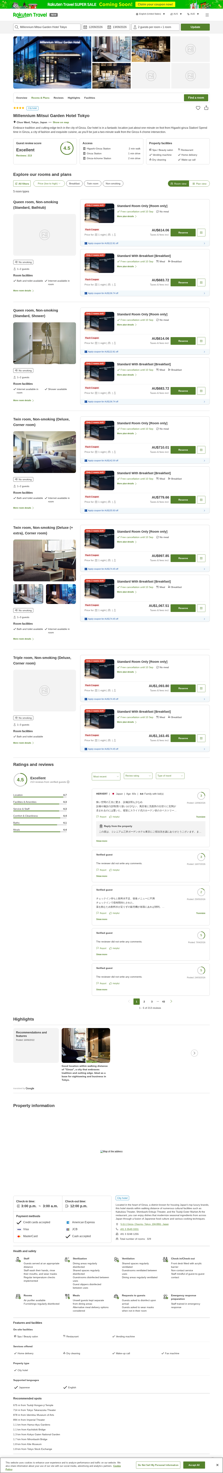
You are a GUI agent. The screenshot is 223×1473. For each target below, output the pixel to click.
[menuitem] (151, 14)
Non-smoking (113, 183)
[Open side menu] (207, 15)
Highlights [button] (74, 97)
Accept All (194, 1465)
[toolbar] (106, 27)
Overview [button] (21, 97)
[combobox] (46, 27)
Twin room (92, 183)
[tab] (178, 183)
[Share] (206, 107)
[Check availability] (201, 232)
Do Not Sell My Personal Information (158, 1465)
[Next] (194, 1053)
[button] (30, 14)
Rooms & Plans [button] (40, 97)
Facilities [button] (89, 97)
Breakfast (74, 183)
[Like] (198, 107)
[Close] (217, 1465)
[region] (111, 1465)
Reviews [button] (59, 97)
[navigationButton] (129, 1001)
